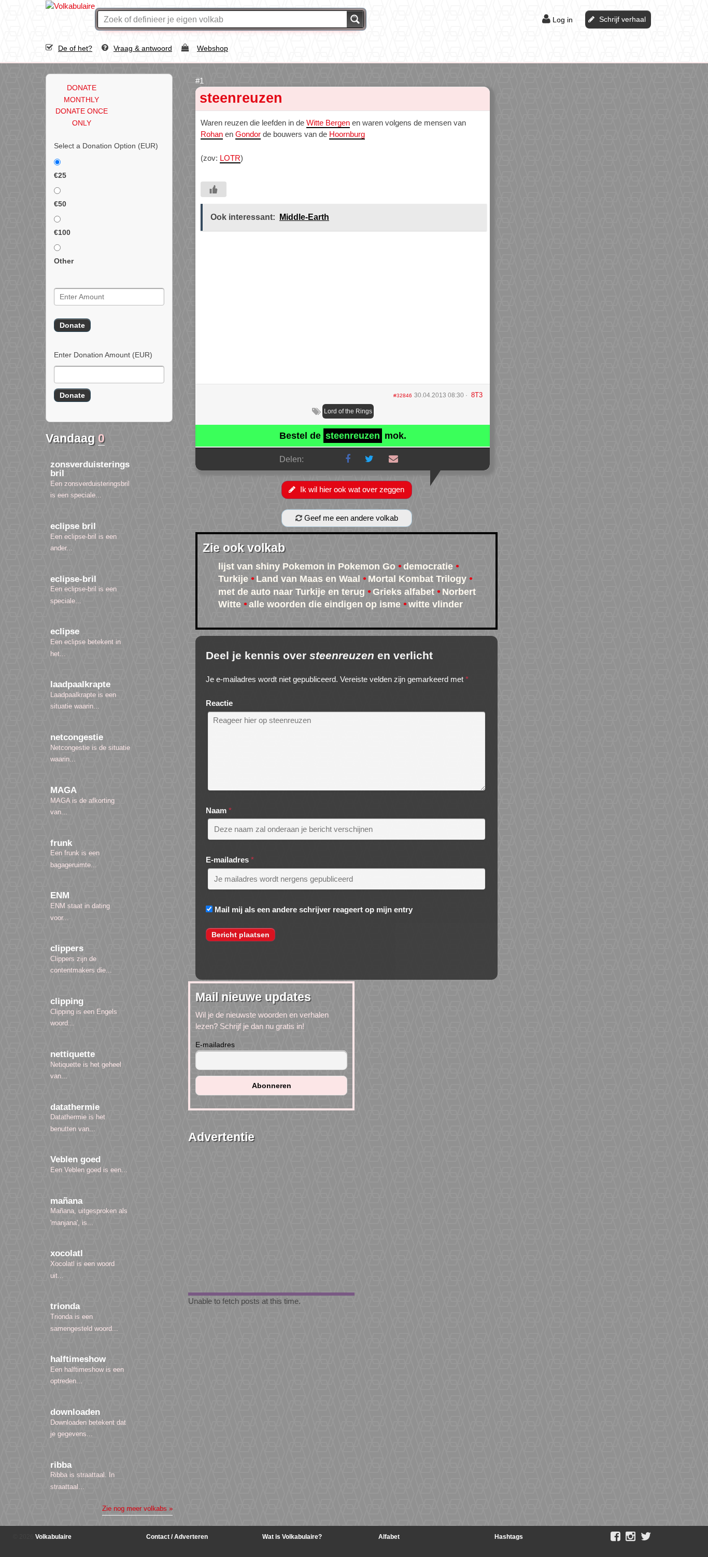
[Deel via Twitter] (369, 459)
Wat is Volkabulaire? (292, 1536)
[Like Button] (213, 189)
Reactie (219, 703)
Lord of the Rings (348, 411)
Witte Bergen (328, 122)
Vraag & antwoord (143, 48)
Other (64, 261)
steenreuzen (241, 98)
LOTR (230, 158)
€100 (62, 232)
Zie (137, 1508)
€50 (60, 204)
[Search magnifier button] (355, 19)
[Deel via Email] (393, 459)
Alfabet (389, 1536)
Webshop (212, 48)
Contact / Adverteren (177, 1536)
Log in (563, 20)
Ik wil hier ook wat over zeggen (352, 489)
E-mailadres (227, 859)
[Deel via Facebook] (347, 459)
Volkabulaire (53, 1536)
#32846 (402, 395)
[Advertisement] (343, 311)
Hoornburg (347, 134)
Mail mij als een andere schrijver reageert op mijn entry (314, 909)
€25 (60, 175)
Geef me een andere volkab (350, 517)
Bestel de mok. (342, 435)
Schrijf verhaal (622, 19)
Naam (216, 810)
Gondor (248, 134)
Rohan (212, 134)
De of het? (75, 48)
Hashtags (508, 1536)
